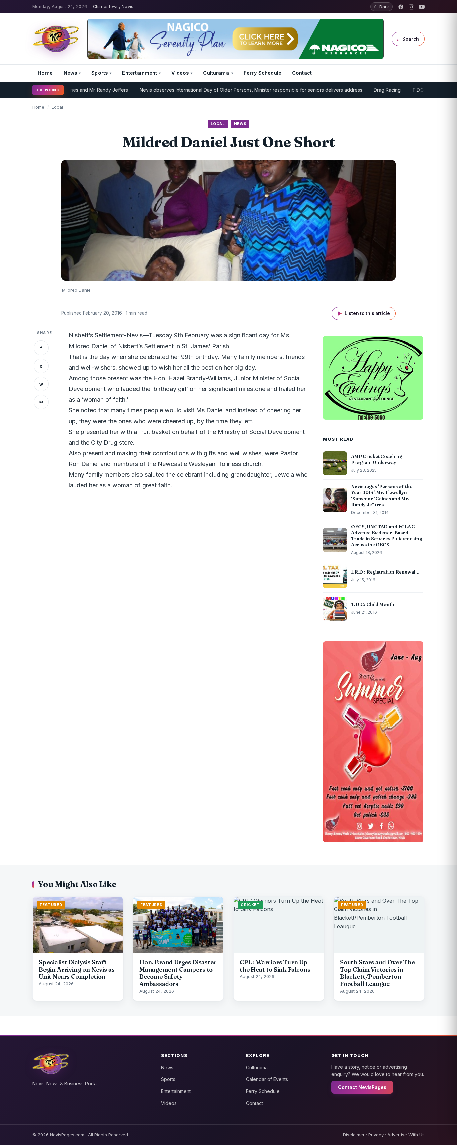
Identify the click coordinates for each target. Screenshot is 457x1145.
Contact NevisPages (362, 1087)
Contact (302, 73)
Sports (99, 73)
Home (45, 73)
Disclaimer (354, 1134)
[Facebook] (401, 7)
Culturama (216, 73)
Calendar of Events (267, 1079)
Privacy (376, 1134)
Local (57, 107)
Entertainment (139, 73)
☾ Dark (381, 6)
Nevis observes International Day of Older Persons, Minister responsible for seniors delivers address (227, 90)
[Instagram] (411, 7)
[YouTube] (422, 7)
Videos (180, 73)
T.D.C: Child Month (409, 90)
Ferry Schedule (262, 73)
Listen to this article (363, 313)
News (70, 73)
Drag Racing (363, 90)
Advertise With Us (406, 1134)
